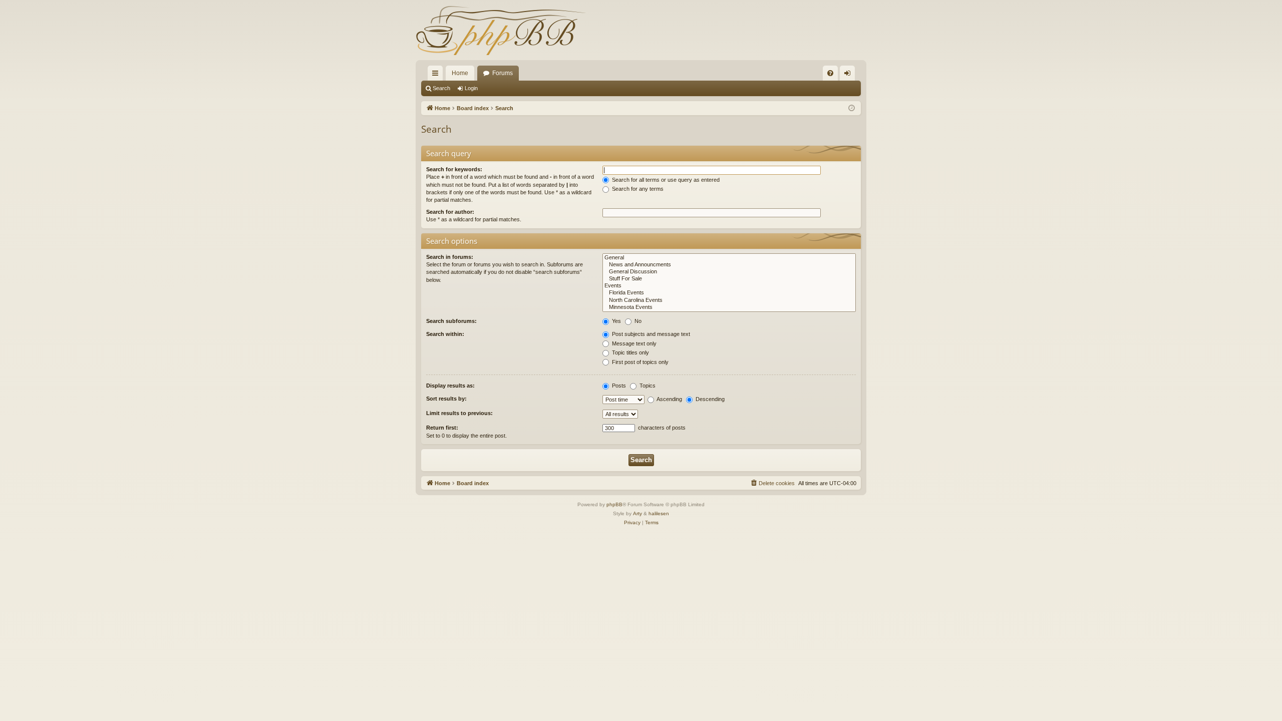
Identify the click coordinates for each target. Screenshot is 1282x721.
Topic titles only (629, 352)
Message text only (633, 343)
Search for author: (450, 212)
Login (471, 88)
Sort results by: (446, 399)
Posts (618, 386)
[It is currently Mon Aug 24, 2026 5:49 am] (851, 108)
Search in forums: (449, 257)
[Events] (729, 285)
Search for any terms (637, 189)
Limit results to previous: (459, 413)
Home (460, 73)
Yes (615, 321)
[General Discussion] (729, 271)
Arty (637, 513)
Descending (709, 399)
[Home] (501, 30)
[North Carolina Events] (729, 300)
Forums (502, 73)
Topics (647, 386)
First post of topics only (639, 362)
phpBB (614, 504)
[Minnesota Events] (729, 307)
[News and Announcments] (729, 264)
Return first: (442, 428)
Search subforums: (451, 321)
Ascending (669, 399)
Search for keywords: (454, 169)
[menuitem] (830, 73)
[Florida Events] (729, 292)
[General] (729, 257)
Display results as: (450, 386)
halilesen (659, 513)
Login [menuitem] (849, 75)
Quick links (437, 75)
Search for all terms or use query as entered (665, 180)
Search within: (445, 334)
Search (441, 88)
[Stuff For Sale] (729, 278)
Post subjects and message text (650, 334)
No (637, 321)
